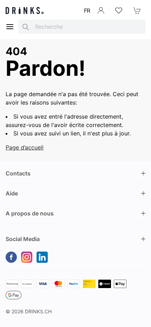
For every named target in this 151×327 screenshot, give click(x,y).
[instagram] (26, 257)
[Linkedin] (42, 257)
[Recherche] (25, 27)
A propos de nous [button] (30, 213)
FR (87, 10)
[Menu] (10, 27)
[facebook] (11, 257)
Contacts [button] (18, 173)
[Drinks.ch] (25, 10)
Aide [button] (12, 193)
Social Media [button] (23, 238)
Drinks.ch (38, 311)
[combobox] (81, 27)
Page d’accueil (25, 147)
